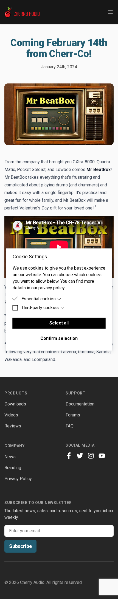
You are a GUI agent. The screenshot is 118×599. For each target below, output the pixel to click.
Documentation (80, 404)
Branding (12, 467)
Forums (73, 415)
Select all (59, 323)
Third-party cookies (40, 307)
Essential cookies (38, 298)
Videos (11, 415)
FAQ (70, 426)
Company (14, 446)
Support (76, 393)
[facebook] (69, 455)
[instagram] (91, 455)
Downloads (15, 404)
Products (15, 393)
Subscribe (20, 546)
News (10, 456)
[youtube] (102, 455)
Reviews (12, 426)
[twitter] (80, 455)
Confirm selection (59, 338)
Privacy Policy (18, 478)
